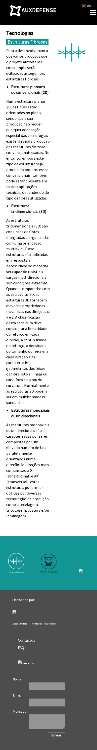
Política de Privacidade (43, 623)
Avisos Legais (19, 623)
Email (17, 695)
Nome (17, 679)
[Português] (83, 6)
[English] (89, 6)
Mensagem (21, 711)
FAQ (21, 647)
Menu (85, 1)
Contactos (26, 640)
